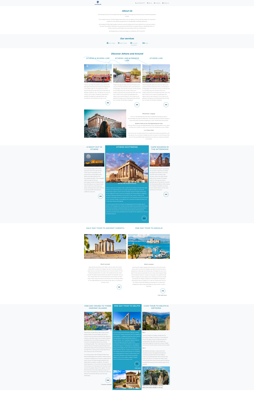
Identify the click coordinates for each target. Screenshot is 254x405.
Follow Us (166, 3)
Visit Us (150, 3)
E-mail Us (157, 3)
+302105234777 (140, 3)
